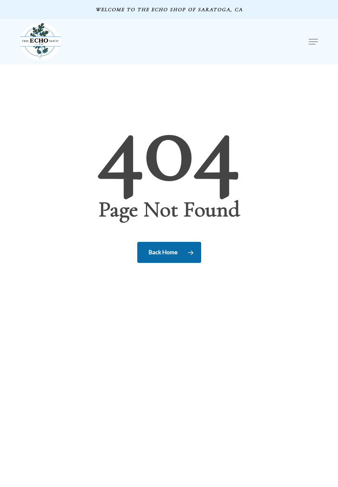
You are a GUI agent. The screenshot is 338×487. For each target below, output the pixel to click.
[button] (313, 42)
